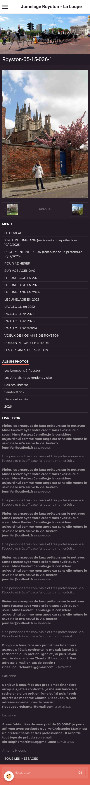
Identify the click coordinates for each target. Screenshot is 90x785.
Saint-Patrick (14, 392)
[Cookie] (9, 776)
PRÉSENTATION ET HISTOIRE (26, 343)
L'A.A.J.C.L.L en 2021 (19, 314)
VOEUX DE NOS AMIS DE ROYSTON (31, 335)
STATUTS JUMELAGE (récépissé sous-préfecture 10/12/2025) (40, 242)
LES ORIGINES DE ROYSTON (26, 350)
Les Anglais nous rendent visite (28, 378)
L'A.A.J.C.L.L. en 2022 (19, 307)
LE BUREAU (13, 233)
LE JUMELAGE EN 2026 (22, 278)
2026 (8, 406)
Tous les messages (21, 759)
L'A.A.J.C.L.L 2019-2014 (20, 328)
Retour (45, 209)
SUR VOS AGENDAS (19, 271)
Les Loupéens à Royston (22, 370)
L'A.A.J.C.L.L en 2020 (19, 321)
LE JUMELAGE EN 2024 (22, 292)
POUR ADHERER (17, 263)
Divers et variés (16, 399)
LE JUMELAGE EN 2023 (21, 299)
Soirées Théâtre (16, 385)
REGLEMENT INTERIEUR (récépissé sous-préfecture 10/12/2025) (43, 254)
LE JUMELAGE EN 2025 (21, 285)
